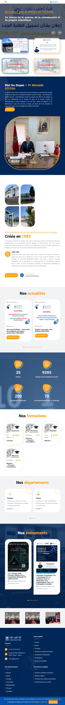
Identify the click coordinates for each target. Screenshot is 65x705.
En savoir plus (10, 275)
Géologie (8, 679)
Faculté (36, 645)
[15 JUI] (57, 546)
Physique (8, 688)
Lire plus (9, 109)
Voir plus (9, 508)
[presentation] (53, 33)
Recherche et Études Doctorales (43, 651)
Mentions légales (39, 676)
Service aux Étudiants (40, 661)
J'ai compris (53, 702)
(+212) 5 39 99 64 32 (32, 276)
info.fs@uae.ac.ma (13, 659)
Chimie (38, 498)
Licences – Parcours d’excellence (30, 440)
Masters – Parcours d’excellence (11, 465)
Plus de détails (12, 337)
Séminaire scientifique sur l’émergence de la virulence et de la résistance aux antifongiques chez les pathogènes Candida (46, 580)
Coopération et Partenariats (42, 654)
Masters (48, 441)
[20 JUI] (28, 546)
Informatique (9, 682)
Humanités (9, 691)
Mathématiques (10, 685)
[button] (24, 347)
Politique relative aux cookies (42, 682)
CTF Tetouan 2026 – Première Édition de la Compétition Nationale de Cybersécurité (17, 576)
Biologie (10, 498)
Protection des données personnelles (45, 679)
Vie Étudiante (38, 658)
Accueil (36, 642)
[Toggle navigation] (6, 2)
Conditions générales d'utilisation (43, 673)
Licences (9, 441)
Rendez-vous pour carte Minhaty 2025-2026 (43, 330)
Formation (37, 648)
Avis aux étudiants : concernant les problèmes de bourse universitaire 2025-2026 (18, 331)
